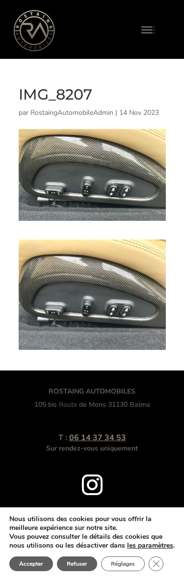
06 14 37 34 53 (97, 437)
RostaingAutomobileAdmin (71, 112)
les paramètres (150, 545)
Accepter (31, 564)
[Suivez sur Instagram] (92, 484)
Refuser (77, 564)
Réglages (123, 564)
